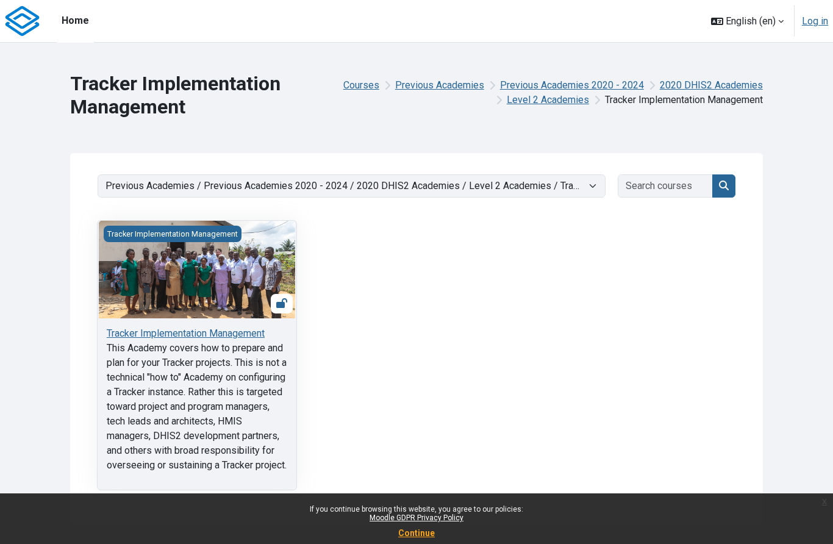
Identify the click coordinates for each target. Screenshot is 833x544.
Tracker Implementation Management (186, 333)
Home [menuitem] (75, 20)
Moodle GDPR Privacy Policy (416, 518)
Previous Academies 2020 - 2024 (572, 85)
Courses (361, 85)
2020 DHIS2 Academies (711, 85)
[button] (747, 21)
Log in (815, 21)
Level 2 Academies (548, 100)
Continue (416, 533)
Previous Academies (439, 85)
